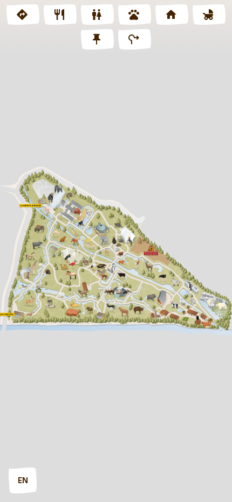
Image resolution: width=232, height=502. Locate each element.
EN (23, 481)
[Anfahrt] (22, 14)
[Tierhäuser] (171, 14)
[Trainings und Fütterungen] (134, 14)
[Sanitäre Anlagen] (97, 14)
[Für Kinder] (209, 14)
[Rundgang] (134, 39)
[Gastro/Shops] (60, 14)
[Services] (97, 39)
